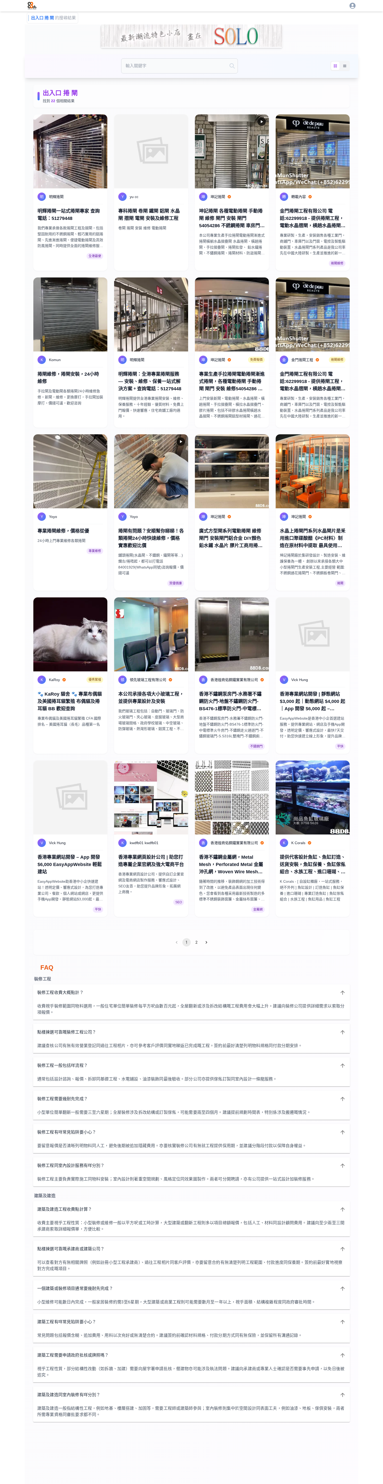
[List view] (345, 66)
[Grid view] (335, 66)
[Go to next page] (206, 942)
